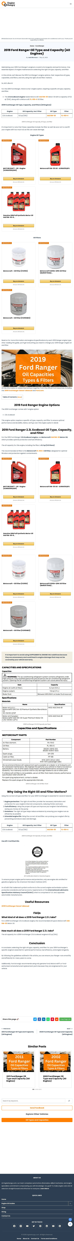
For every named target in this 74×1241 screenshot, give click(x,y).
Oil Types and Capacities (37, 1120)
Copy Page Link (65, 1019)
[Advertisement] (37, 22)
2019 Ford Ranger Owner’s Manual (18, 390)
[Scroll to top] (69, 1233)
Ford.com (40, 390)
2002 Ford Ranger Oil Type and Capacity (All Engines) (54, 1078)
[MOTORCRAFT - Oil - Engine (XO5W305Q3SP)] (19, 154)
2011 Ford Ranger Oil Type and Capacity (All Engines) (18, 1031)
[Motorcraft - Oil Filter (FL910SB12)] (19, 304)
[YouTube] (27, 1226)
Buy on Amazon (18, 179)
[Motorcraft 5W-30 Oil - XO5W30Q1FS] (55, 154)
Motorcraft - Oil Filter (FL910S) (15, 271)
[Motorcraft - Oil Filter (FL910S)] (19, 257)
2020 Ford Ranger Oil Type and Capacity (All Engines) (55, 1031)
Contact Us (6, 1216)
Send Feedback (37, 1108)
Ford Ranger (39, 46)
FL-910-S (33, 99)
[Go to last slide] (5, 1069)
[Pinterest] (40, 1226)
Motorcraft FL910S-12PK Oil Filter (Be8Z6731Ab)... (53, 272)
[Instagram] (21, 1226)
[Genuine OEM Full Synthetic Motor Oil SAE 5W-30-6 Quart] (19, 201)
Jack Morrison (33, 57)
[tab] (33, 1089)
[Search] (69, 1101)
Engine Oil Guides (8, 1203)
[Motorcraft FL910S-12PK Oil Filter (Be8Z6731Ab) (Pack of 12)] (55, 257)
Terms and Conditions (49, 1239)
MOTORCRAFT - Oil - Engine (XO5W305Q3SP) (14, 169)
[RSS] (60, 1226)
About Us (26, 1239)
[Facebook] (14, 1226)
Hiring (4, 1212)
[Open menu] (70, 3)
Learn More (44, 1189)
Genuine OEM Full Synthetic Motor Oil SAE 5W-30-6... (18, 216)
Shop (3, 1208)
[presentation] (18, 1062)
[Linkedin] (47, 1226)
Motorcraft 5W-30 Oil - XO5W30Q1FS (55, 168)
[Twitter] (34, 1226)
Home (32, 46)
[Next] (68, 1069)
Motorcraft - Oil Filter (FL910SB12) (16, 318)
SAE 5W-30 (43, 97)
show (19, 397)
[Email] (53, 1226)
